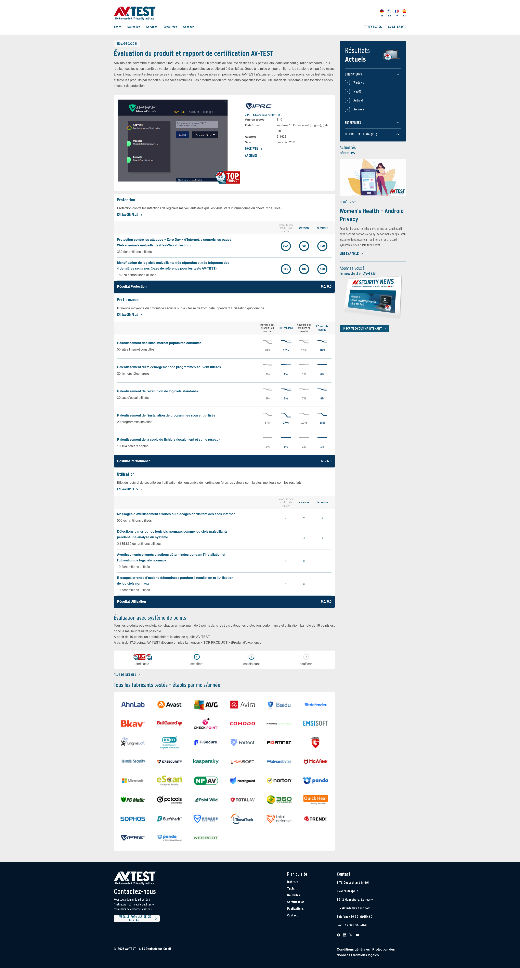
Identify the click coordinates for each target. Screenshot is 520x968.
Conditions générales (353, 949)
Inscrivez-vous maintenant (362, 328)
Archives (251, 156)
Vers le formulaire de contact (135, 918)
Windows (358, 82)
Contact (188, 27)
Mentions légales (366, 955)
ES (404, 15)
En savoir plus (127, 215)
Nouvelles (133, 27)
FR (396, 15)
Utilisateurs (353, 74)
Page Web (251, 149)
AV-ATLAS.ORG (397, 27)
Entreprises (353, 123)
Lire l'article (349, 254)
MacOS (357, 91)
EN (389, 15)
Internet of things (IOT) (361, 134)
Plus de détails (125, 675)
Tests (117, 27)
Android (358, 100)
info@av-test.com (358, 908)
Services (151, 27)
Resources (170, 27)
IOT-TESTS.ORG (372, 27)
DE (381, 15)
